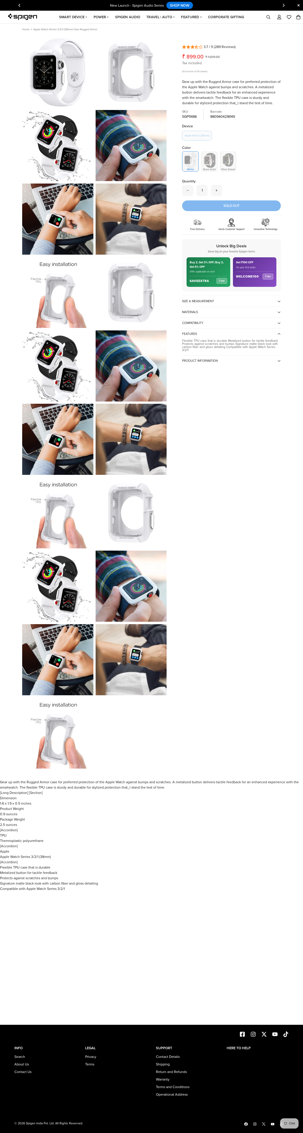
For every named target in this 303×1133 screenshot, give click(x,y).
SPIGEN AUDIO (127, 17)
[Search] (268, 17)
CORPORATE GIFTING (226, 17)
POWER (101, 17)
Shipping (163, 1064)
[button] (298, 17)
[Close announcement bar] (298, 5)
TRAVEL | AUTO (160, 17)
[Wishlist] (289, 17)
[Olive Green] (228, 160)
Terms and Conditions (172, 1087)
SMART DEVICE (73, 17)
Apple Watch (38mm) (197, 135)
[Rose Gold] (209, 160)
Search (19, 1057)
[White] (190, 160)
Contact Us (22, 1072)
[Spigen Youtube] (272, 1124)
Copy (222, 280)
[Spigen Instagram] (255, 1124)
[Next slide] (283, 5)
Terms (89, 1064)
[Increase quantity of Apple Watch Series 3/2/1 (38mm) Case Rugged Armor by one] (216, 190)
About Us (21, 1064)
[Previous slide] (19, 5)
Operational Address (172, 1094)
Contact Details (168, 1057)
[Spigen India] (24, 17)
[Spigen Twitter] (264, 1124)
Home (26, 29)
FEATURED (191, 17)
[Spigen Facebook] (246, 1124)
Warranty (162, 1079)
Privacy (90, 1057)
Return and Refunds (171, 1072)
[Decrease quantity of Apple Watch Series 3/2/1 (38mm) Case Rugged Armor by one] (187, 190)
